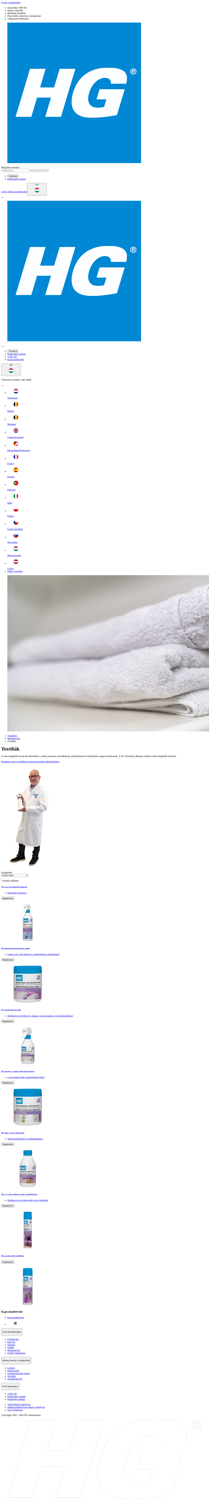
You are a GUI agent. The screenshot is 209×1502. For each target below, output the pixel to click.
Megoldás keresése (10, 167)
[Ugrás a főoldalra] (104, 93)
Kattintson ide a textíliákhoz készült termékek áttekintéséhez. (30, 761)
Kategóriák (6, 872)
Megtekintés (7, 898)
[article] (104, 915)
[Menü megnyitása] (2, 197)
